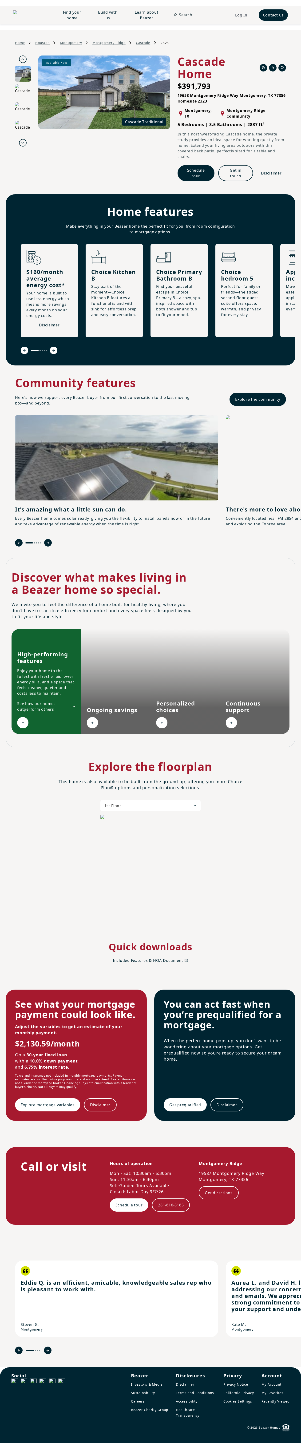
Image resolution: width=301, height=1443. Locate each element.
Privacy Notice (235, 1384)
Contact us (273, 15)
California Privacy (238, 1393)
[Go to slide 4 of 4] (39, 1350)
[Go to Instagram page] (24, 1382)
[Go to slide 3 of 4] (37, 1350)
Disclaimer (271, 173)
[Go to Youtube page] (52, 1382)
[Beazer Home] (30, 15)
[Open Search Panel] (175, 15)
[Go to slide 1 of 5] (35, 350)
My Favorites (272, 1393)
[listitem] (116, 1299)
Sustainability (143, 1393)
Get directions (219, 1192)
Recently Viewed (275, 1401)
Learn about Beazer (146, 15)
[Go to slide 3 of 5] (42, 350)
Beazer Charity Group (149, 1409)
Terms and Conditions (195, 1393)
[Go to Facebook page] (14, 1382)
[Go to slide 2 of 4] (35, 1350)
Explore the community (257, 399)
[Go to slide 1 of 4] (30, 1350)
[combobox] (150, 805)
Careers (137, 1401)
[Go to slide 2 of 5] (40, 350)
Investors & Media (147, 1384)
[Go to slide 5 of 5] (46, 350)
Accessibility (187, 1401)
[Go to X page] (43, 1382)
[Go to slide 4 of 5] (44, 350)
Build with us (108, 15)
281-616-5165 (171, 1205)
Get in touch (236, 173)
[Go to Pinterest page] (61, 1382)
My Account (271, 1384)
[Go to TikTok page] (33, 1382)
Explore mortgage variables (48, 1104)
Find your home (72, 15)
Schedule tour (196, 173)
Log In (241, 15)
